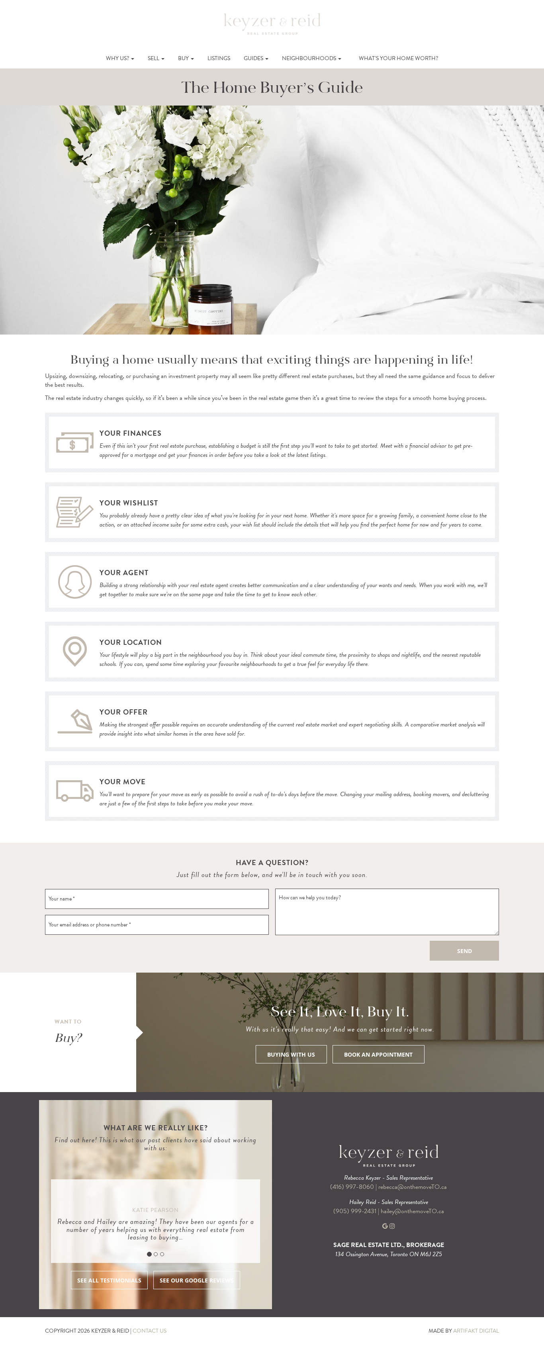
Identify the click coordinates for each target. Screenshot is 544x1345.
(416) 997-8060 (352, 1187)
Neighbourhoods (309, 58)
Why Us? (118, 58)
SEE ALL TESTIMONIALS (109, 1280)
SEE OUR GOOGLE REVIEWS (197, 1280)
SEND (464, 951)
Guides (254, 58)
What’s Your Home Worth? (398, 58)
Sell (154, 58)
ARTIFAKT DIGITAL (476, 1331)
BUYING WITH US (291, 1054)
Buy (184, 58)
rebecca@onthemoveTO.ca (412, 1187)
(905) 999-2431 (355, 1211)
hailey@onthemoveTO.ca (412, 1211)
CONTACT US (149, 1331)
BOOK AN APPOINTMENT (378, 1054)
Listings (218, 58)
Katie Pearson (155, 1210)
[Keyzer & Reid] (272, 23)
